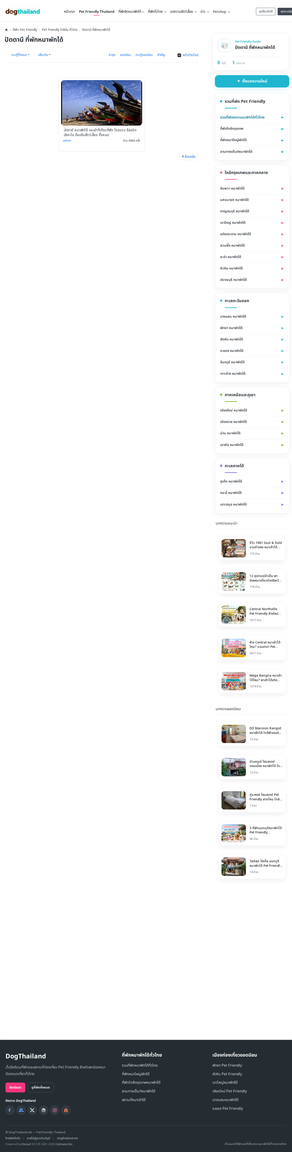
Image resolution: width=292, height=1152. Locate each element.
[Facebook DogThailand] (10, 1110)
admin (67, 141)
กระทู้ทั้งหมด (19, 55)
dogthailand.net (67, 1138)
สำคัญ (161, 55)
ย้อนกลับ (190, 156)
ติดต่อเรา (15, 1087)
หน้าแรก (69, 11)
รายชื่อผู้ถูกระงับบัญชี (38, 1138)
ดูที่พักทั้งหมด (40, 1087)
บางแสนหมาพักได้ (225, 1100)
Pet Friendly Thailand (96, 11)
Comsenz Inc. (64, 1144)
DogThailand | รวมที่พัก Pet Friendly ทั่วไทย (6, 29)
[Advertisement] (244, 961)
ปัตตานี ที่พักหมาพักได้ (96, 29)
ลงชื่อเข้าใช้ (266, 11)
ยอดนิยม (125, 55)
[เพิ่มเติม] (286, 522)
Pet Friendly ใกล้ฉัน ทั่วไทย (60, 29)
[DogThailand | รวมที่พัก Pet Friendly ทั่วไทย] (23, 10)
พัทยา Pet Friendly (227, 1065)
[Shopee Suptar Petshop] (65, 1110)
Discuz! (26, 1144)
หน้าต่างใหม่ (190, 55)
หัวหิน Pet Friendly (227, 1074)
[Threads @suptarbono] (43, 1110)
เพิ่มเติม (43, 55)
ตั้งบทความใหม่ (254, 81)
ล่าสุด (112, 55)
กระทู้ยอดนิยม (144, 55)
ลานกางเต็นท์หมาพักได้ (138, 1091)
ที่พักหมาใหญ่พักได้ (135, 1074)
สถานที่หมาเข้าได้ (134, 1100)
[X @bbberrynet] (32, 1110)
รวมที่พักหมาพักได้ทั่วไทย (140, 1065)
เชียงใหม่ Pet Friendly (229, 1091)
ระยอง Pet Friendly (227, 1108)
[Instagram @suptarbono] (54, 1110)
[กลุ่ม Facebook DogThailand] (21, 1110)
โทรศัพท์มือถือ (13, 1138)
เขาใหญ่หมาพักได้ (224, 1082)
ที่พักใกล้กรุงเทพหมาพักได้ (141, 1082)
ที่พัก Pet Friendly (25, 29)
